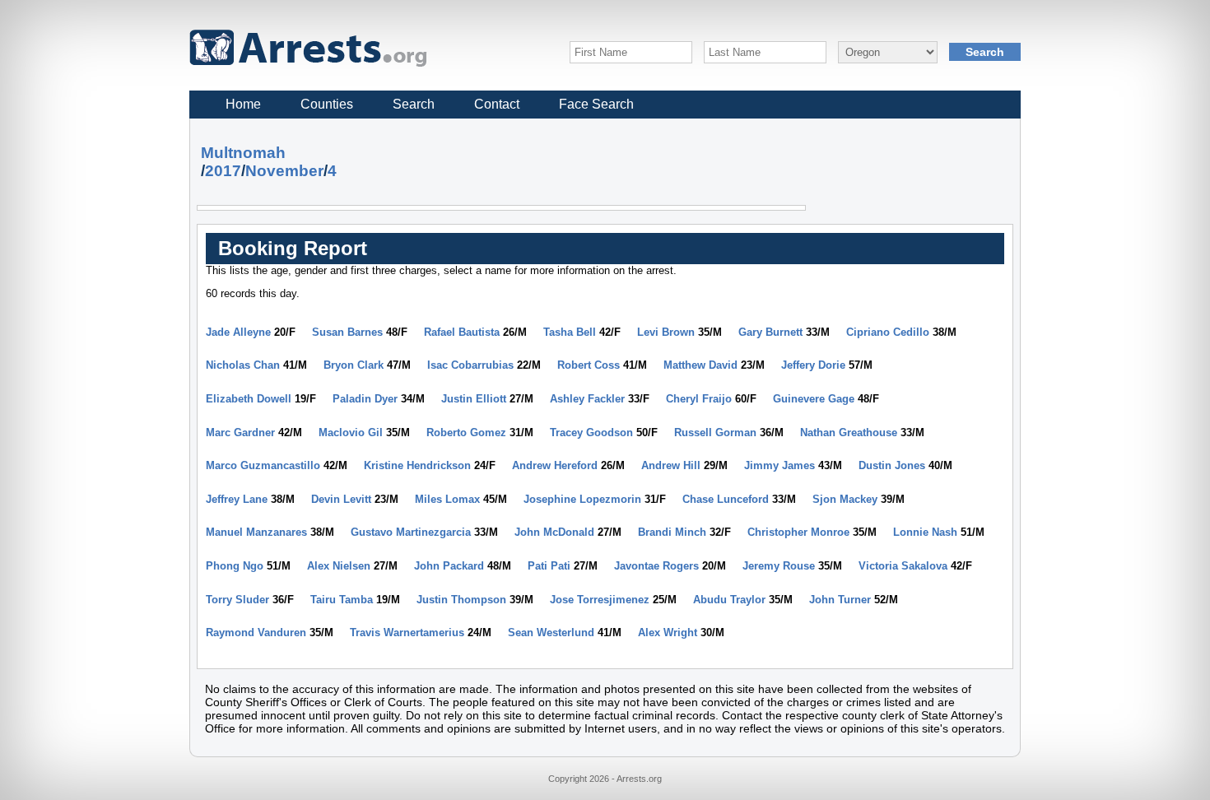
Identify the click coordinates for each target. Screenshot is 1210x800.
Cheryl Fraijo (699, 399)
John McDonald (554, 532)
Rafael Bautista (462, 332)
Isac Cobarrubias (470, 365)
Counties (326, 104)
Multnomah (243, 152)
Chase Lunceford (725, 499)
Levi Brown (666, 332)
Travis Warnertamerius (407, 632)
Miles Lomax (447, 499)
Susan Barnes (347, 332)
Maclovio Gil (351, 432)
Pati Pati (549, 566)
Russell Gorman (715, 432)
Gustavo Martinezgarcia (411, 532)
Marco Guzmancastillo (263, 465)
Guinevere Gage (813, 399)
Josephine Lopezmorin (582, 499)
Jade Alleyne (238, 332)
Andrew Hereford (555, 465)
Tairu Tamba (341, 599)
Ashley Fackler (587, 399)
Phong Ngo (234, 566)
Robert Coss (588, 365)
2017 (223, 170)
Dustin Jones (892, 465)
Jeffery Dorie (813, 365)
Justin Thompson (461, 599)
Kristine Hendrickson (417, 465)
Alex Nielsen (338, 566)
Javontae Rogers (656, 566)
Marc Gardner (240, 432)
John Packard (449, 566)
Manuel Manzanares (256, 532)
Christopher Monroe (798, 532)
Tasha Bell (569, 332)
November (284, 170)
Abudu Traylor (729, 599)
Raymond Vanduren (256, 632)
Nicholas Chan (243, 365)
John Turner (840, 599)
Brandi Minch (672, 532)
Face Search (596, 104)
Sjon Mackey (844, 499)
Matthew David (700, 365)
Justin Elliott (473, 399)
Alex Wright (667, 632)
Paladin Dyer (365, 399)
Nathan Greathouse (848, 432)
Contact (496, 104)
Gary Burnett (770, 332)
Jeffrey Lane (237, 499)
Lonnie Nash (925, 532)
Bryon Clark (353, 365)
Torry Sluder (237, 599)
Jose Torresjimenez (599, 599)
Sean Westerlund (551, 632)
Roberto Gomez (466, 432)
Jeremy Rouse (778, 566)
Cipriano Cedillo (887, 332)
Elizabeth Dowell (248, 399)
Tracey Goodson (591, 432)
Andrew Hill (670, 465)
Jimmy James (779, 465)
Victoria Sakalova (903, 566)
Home (243, 104)
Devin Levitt (341, 499)
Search (414, 104)
